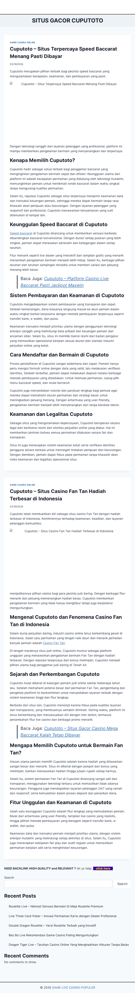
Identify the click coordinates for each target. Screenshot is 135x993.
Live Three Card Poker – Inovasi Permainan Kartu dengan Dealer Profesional (63, 916)
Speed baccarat (21, 233)
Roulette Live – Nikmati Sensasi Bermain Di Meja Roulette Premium (56, 906)
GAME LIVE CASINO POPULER (73, 987)
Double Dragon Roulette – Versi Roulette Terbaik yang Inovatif (52, 925)
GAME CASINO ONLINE (22, 42)
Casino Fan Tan (54, 643)
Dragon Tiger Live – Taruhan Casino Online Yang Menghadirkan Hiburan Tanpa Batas (69, 944)
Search (9, 877)
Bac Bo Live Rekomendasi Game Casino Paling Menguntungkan (53, 935)
